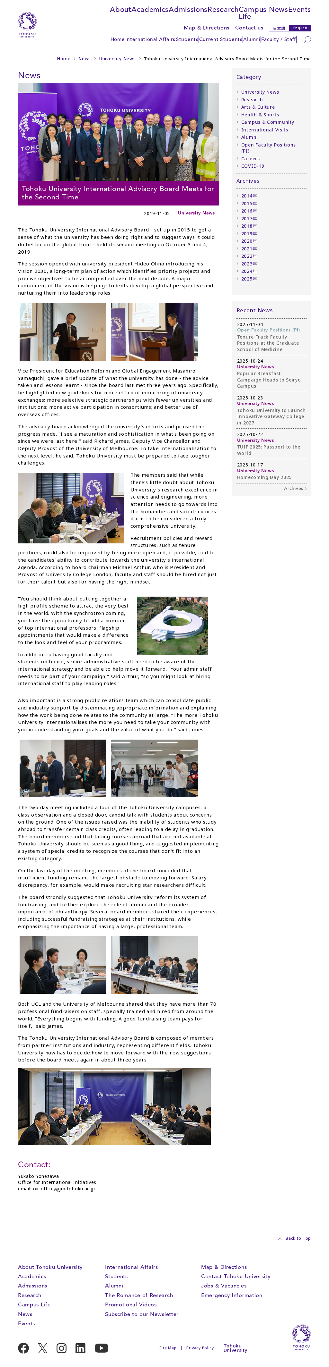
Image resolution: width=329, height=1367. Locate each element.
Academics (150, 9)
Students (187, 39)
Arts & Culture (258, 107)
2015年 (249, 203)
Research (223, 9)
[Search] (307, 39)
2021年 (249, 249)
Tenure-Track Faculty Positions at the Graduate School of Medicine (268, 343)
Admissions (188, 9)
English (300, 28)
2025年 (249, 279)
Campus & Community (267, 122)
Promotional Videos (131, 1304)
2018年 (249, 226)
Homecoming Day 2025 (264, 477)
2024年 (249, 271)
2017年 (249, 218)
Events (299, 9)
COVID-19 (252, 166)
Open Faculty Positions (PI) (268, 148)
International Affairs (150, 39)
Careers (250, 158)
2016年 (249, 211)
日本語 (279, 28)
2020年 (249, 241)
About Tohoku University (50, 1267)
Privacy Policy (200, 1347)
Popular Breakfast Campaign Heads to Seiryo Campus (269, 379)
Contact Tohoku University (236, 1276)
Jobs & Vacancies (223, 1285)
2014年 (249, 196)
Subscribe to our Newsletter (142, 1314)
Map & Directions (206, 27)
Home (118, 39)
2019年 (249, 234)
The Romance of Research (139, 1295)
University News (117, 59)
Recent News (254, 310)
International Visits (264, 130)
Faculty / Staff (278, 39)
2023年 (249, 264)
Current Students (221, 39)
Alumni (252, 39)
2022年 (249, 256)
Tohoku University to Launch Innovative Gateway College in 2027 (271, 416)
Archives (293, 488)
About (120, 9)
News (278, 9)
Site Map (168, 1347)
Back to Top (298, 1238)
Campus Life (253, 13)
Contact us (249, 27)
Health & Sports (260, 115)
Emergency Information (231, 1295)
